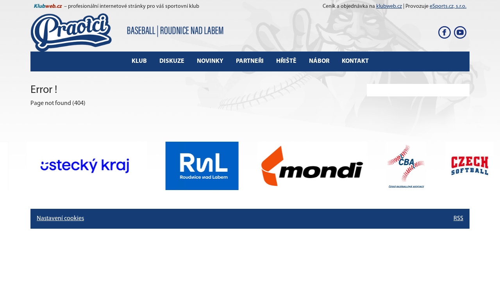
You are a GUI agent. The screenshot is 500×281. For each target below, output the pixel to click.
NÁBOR (319, 61)
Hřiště (286, 61)
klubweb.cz (389, 6)
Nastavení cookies (60, 218)
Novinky (210, 61)
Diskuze (171, 61)
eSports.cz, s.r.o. (448, 6)
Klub (139, 61)
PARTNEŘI (250, 61)
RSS (458, 218)
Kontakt (355, 61)
